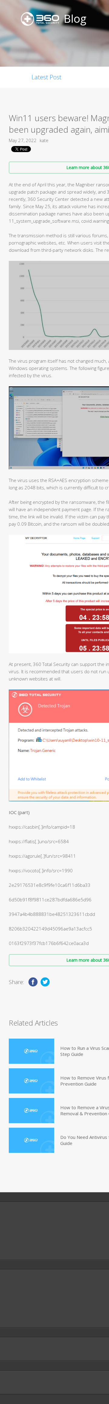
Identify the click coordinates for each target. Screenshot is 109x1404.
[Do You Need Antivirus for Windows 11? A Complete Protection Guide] (31, 1140)
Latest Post (46, 77)
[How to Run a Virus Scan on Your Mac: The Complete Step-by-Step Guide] (31, 1051)
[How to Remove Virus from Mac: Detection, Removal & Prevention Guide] (31, 1080)
